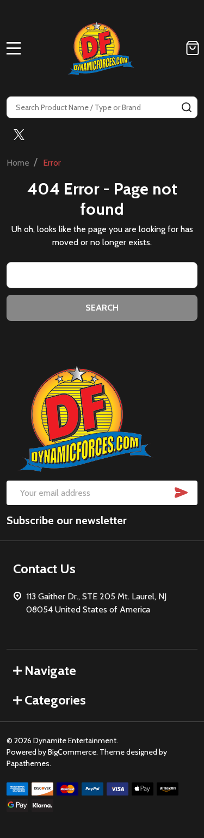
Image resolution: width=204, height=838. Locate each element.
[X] (19, 134)
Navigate (50, 670)
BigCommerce (72, 752)
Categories (55, 700)
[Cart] (192, 48)
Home (18, 162)
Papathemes (28, 763)
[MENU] (14, 48)
